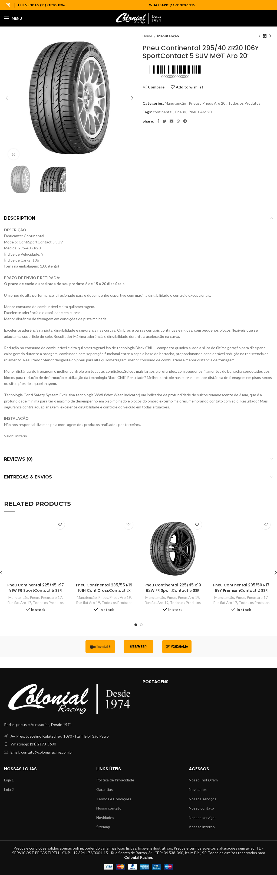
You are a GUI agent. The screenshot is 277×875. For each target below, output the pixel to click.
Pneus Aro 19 (120, 597)
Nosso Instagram (203, 780)
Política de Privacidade (115, 780)
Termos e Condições (113, 799)
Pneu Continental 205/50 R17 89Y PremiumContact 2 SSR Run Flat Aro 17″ (241, 590)
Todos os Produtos (244, 103)
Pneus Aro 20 (213, 103)
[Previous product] (259, 36)
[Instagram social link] (8, 5)
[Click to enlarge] (13, 154)
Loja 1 (9, 780)
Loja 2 (9, 789)
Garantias (104, 789)
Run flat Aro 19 (88, 602)
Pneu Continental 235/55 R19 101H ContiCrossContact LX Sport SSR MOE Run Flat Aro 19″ (104, 593)
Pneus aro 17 (51, 597)
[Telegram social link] (185, 121)
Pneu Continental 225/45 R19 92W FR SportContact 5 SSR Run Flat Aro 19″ (172, 590)
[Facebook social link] (158, 121)
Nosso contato (108, 808)
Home (148, 36)
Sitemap (103, 826)
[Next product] (270, 36)
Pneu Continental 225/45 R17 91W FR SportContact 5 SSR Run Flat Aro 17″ (35, 590)
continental (162, 112)
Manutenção (168, 36)
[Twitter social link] (164, 121)
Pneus (194, 103)
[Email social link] (171, 121)
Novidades (105, 817)
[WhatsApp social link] (178, 121)
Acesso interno (202, 826)
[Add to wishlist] (60, 524)
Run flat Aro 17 (19, 602)
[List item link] (69, 744)
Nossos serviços (202, 799)
